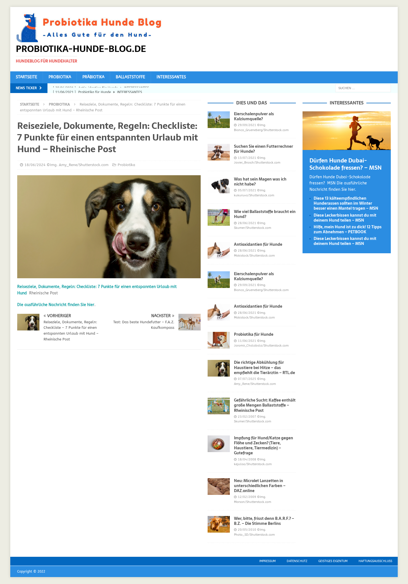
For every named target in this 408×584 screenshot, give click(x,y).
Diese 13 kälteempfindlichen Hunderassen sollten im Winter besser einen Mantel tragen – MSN (346, 203)
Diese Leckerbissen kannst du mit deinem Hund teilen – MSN (345, 217)
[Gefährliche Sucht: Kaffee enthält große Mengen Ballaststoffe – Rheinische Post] (219, 406)
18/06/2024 (35, 165)
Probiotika (60, 77)
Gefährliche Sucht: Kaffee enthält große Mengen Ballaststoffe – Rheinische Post (265, 405)
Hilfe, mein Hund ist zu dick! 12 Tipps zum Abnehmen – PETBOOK (348, 229)
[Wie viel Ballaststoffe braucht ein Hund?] (219, 217)
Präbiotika (93, 77)
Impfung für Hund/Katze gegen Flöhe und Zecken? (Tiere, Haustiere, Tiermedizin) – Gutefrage (263, 445)
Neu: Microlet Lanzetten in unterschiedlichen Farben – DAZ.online (260, 486)
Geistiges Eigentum (332, 561)
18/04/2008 (247, 459)
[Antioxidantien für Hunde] (219, 250)
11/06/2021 (247, 341)
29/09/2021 (247, 125)
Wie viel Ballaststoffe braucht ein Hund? (265, 214)
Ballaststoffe (130, 77)
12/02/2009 (247, 497)
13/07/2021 (247, 158)
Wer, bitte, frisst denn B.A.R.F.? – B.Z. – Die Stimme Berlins (264, 521)
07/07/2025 (247, 379)
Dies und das (251, 102)
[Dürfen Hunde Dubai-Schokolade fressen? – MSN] (347, 146)
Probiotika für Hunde (253, 334)
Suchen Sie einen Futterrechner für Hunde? (263, 148)
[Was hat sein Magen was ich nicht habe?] (219, 185)
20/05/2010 (247, 530)
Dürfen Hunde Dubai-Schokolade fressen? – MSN (345, 164)
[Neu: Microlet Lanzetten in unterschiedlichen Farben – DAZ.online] (219, 486)
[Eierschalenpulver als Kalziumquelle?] (219, 119)
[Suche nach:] (363, 88)
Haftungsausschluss (375, 561)
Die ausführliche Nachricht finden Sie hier (55, 304)
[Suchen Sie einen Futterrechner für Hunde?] (219, 152)
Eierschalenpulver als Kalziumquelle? (254, 116)
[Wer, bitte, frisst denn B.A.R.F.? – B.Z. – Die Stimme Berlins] (219, 524)
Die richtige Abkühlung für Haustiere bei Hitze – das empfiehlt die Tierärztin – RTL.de (264, 367)
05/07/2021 (247, 190)
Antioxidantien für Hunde (258, 244)
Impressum (267, 561)
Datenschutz (297, 561)
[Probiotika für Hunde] (219, 340)
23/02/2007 (247, 416)
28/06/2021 (247, 223)
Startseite (26, 77)
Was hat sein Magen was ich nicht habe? (260, 181)
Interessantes (171, 77)
